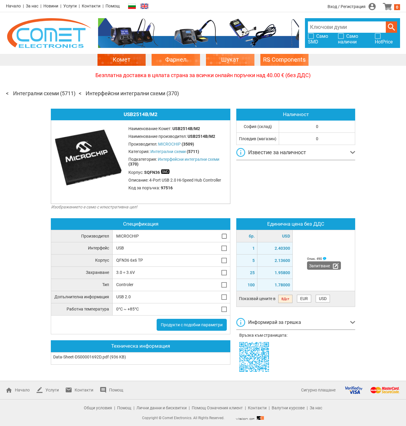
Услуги (70, 6)
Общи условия (98, 407)
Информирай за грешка (274, 322)
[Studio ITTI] (250, 418)
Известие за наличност (277, 152)
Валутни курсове (288, 407)
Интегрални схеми (36, 93)
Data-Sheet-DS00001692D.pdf (81, 357)
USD (323, 298)
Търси (391, 27)
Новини (50, 6)
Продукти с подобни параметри (192, 324)
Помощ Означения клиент (217, 407)
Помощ (113, 6)
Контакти (91, 6)
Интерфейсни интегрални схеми (125, 93)
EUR (304, 298)
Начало (13, 6)
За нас (32, 6)
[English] (144, 6)
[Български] (132, 6)
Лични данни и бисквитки (161, 407)
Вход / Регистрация (347, 6)
